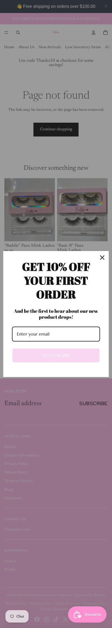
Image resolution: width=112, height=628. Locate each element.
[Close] (102, 257)
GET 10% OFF (56, 355)
